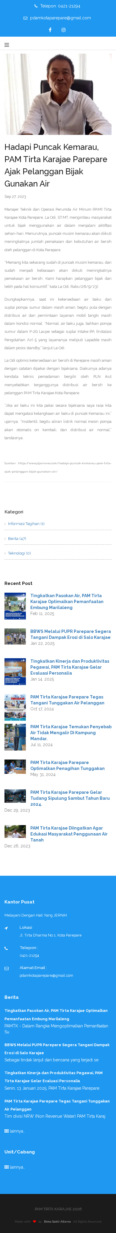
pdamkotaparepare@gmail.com (60, 17)
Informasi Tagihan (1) (26, 523)
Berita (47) (16, 538)
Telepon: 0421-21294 (59, 6)
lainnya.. (17, 1131)
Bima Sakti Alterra (57, 1221)
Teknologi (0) (19, 553)
